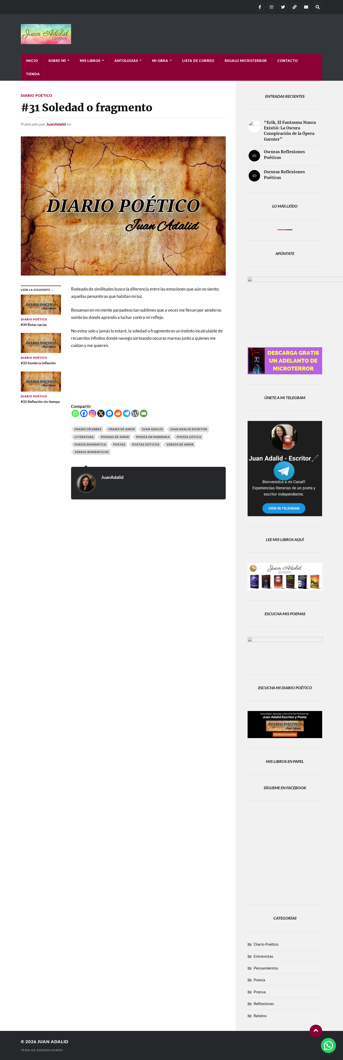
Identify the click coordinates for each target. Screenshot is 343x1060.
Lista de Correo (198, 61)
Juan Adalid (152, 429)
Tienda (33, 74)
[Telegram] (294, 7)
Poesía (259, 979)
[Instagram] (271, 7)
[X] (283, 7)
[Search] (317, 7)
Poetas (119, 444)
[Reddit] (118, 413)
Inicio (32, 61)
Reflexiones (264, 1003)
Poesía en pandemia (153, 436)
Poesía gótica (189, 436)
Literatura (84, 436)
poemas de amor (115, 436)
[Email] (143, 413)
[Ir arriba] (316, 1031)
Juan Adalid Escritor (188, 429)
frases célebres (88, 429)
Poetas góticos (145, 444)
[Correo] (306, 7)
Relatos (260, 1015)
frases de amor (121, 429)
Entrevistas (263, 956)
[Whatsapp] (75, 413)
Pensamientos (266, 967)
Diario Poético (36, 95)
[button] (328, 1045)
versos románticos (92, 452)
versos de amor (180, 444)
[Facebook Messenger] (109, 413)
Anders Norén (49, 1050)
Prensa (260, 991)
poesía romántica (90, 444)
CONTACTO (287, 61)
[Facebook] (259, 7)
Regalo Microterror (246, 61)
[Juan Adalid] (171, 34)
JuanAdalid (56, 124)
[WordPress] (135, 413)
